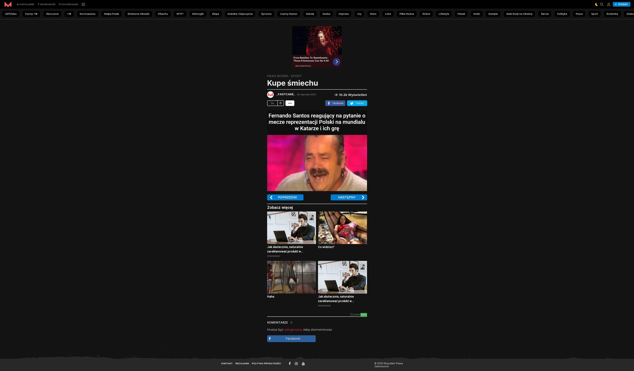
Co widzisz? (326, 247)
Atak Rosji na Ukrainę (519, 13)
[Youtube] (303, 363)
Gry (359, 13)
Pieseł (461, 13)
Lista (388, 13)
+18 (69, 13)
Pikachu (163, 13)
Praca (579, 13)
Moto (373, 13)
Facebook (293, 338)
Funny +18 (31, 13)
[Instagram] (296, 363)
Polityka (562, 13)
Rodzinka (612, 13)
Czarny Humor (288, 13)
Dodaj (622, 4)
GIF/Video (11, 13)
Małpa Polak (111, 13)
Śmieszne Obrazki (138, 13)
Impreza (344, 13)
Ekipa (215, 13)
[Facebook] (290, 363)
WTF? (180, 13)
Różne (426, 13)
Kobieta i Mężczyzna (240, 13)
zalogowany (293, 329)
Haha (270, 296)
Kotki (477, 13)
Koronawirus (87, 13)
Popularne (26, 4)
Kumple (493, 13)
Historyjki (198, 13)
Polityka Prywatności (266, 363)
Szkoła (310, 13)
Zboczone (52, 13)
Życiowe (266, 13)
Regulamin (242, 363)
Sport (594, 13)
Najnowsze (47, 4)
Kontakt (227, 363)
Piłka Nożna (407, 13)
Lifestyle (444, 13)
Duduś (326, 13)
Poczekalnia (69, 4)
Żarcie (545, 13)
